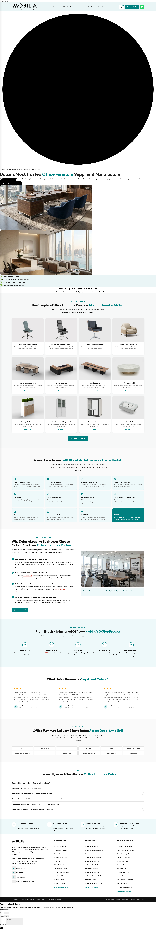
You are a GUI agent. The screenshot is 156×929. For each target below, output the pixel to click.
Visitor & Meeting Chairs (124, 854)
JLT (67, 748)
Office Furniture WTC (91, 865)
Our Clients (91, 7)
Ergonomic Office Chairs (124, 846)
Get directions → (128, 593)
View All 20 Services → (62, 887)
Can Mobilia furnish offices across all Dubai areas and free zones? (78, 804)
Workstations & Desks (123, 861)
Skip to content (4, 1)
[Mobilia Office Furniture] (25, 6)
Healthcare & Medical (60, 876)
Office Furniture (68, 7)
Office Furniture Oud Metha (93, 876)
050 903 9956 (21, 877)
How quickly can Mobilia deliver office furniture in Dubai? (78, 793)
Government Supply (60, 868)
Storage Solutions (122, 876)
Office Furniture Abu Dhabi (93, 883)
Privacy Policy (109, 900)
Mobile (2, 916)
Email (2, 913)
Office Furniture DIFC (92, 846)
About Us (55, 7)
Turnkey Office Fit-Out (61, 846)
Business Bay (44, 748)
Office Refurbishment (60, 865)
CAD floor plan (27, 575)
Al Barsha (89, 748)
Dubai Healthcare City (22, 753)
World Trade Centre (133, 748)
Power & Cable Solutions (124, 887)
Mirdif (45, 753)
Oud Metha (67, 753)
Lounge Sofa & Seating (124, 857)
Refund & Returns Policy (137, 900)
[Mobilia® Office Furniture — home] (18, 841)
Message (3, 924)
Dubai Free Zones (89, 753)
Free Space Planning (60, 850)
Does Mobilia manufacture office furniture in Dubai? (78, 783)
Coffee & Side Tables (123, 872)
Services (80, 7)
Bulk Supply (57, 861)
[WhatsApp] (142, 7)
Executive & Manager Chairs (125, 850)
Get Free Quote (132, 7)
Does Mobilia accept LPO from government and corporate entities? (78, 799)
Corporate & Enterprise (61, 872)
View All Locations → (92, 887)
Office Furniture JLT (91, 854)
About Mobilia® (21, 610)
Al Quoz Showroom (111, 753)
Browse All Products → (124, 891)
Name (2, 909)
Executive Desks (122, 865)
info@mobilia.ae (21, 868)
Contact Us (101, 7)
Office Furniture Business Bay (94, 850)
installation (130, 653)
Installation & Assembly (61, 857)
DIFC (22, 748)
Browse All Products (79, 438)
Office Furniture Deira (92, 861)
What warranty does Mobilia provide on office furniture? (78, 809)
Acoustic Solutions (122, 883)
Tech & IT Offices (59, 880)
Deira (111, 748)
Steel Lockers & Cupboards (125, 880)
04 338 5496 (20, 872)
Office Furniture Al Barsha (93, 857)
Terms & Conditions (122, 900)
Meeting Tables (121, 868)
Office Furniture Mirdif (92, 872)
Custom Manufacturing (61, 854)
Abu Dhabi (133, 753)
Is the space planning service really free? (78, 788)
